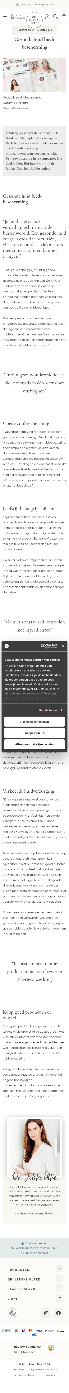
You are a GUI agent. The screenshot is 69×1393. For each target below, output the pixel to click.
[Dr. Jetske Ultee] (12, 1313)
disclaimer (18, 1369)
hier (19, 163)
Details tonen (48, 710)
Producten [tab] (19, 1270)
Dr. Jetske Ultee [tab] (24, 1279)
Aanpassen (32, 733)
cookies (50, 1375)
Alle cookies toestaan (34, 721)
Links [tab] (13, 1298)
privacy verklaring (24, 1375)
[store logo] (34, 20)
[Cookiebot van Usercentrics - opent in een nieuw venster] (43, 646)
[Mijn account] (47, 16)
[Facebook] (58, 1313)
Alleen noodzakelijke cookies (34, 744)
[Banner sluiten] (63, 646)
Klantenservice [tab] (23, 1289)
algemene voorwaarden (44, 1369)
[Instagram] (46, 1313)
